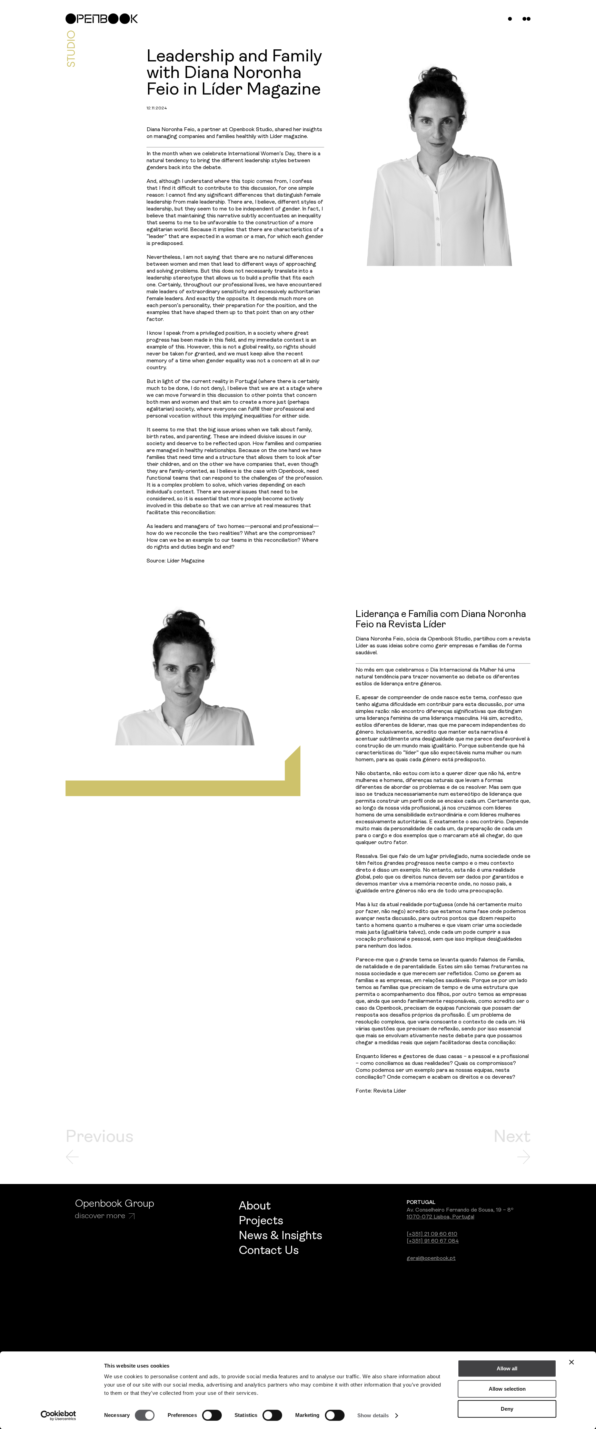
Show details (373, 1415)
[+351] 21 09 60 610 (432, 1234)
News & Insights (280, 1236)
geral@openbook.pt (431, 1258)
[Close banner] (571, 1362)
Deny (507, 1409)
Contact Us (269, 1251)
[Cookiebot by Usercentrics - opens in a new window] (58, 1415)
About (255, 1207)
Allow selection (507, 1389)
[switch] (212, 1415)
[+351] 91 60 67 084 (433, 1241)
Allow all (507, 1368)
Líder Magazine (186, 561)
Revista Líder (389, 1091)
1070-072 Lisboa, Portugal (440, 1217)
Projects (261, 1221)
